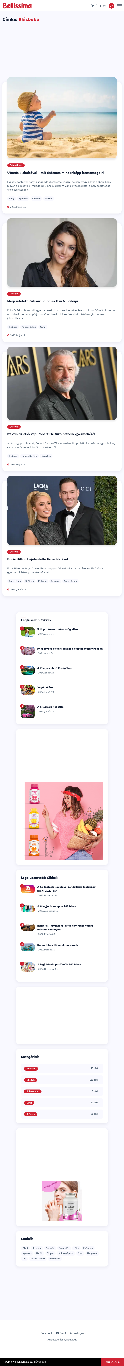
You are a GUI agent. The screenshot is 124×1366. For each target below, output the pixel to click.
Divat (29, 1102)
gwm (43, 327)
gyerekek (46, 456)
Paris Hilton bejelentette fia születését (37, 559)
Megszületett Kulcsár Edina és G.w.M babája (42, 301)
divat (25, 1248)
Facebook (46, 1333)
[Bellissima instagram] (104, 6)
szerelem (36, 1248)
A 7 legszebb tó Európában (54, 668)
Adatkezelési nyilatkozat (62, 1339)
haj (24, 1258)
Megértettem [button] (112, 1362)
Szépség (30, 1114)
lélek (76, 1248)
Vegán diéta (45, 687)
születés (29, 581)
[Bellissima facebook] (100, 6)
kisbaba (36, 198)
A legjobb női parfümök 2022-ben (59, 964)
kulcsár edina (29, 327)
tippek (50, 1253)
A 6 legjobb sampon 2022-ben (56, 906)
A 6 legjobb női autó (50, 706)
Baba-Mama (16, 165)
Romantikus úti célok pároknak (57, 945)
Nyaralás (23, 198)
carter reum (70, 581)
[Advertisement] (62, 46)
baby (11, 198)
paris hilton (15, 581)
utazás (48, 198)
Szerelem (31, 1068)
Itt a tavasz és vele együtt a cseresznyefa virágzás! (70, 648)
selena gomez (38, 1258)
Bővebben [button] (40, 1361)
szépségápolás (65, 1253)
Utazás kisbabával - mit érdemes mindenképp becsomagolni (55, 173)
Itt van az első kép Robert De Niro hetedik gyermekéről (51, 434)
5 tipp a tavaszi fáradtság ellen (57, 629)
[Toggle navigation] (119, 5)
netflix (39, 1253)
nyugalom (92, 1253)
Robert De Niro (29, 456)
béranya (55, 581)
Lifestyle (14, 293)
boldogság (54, 1258)
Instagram (80, 1333)
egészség (88, 1248)
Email (63, 1333)
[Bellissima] (17, 5)
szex (80, 1253)
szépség (50, 1248)
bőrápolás (64, 1248)
